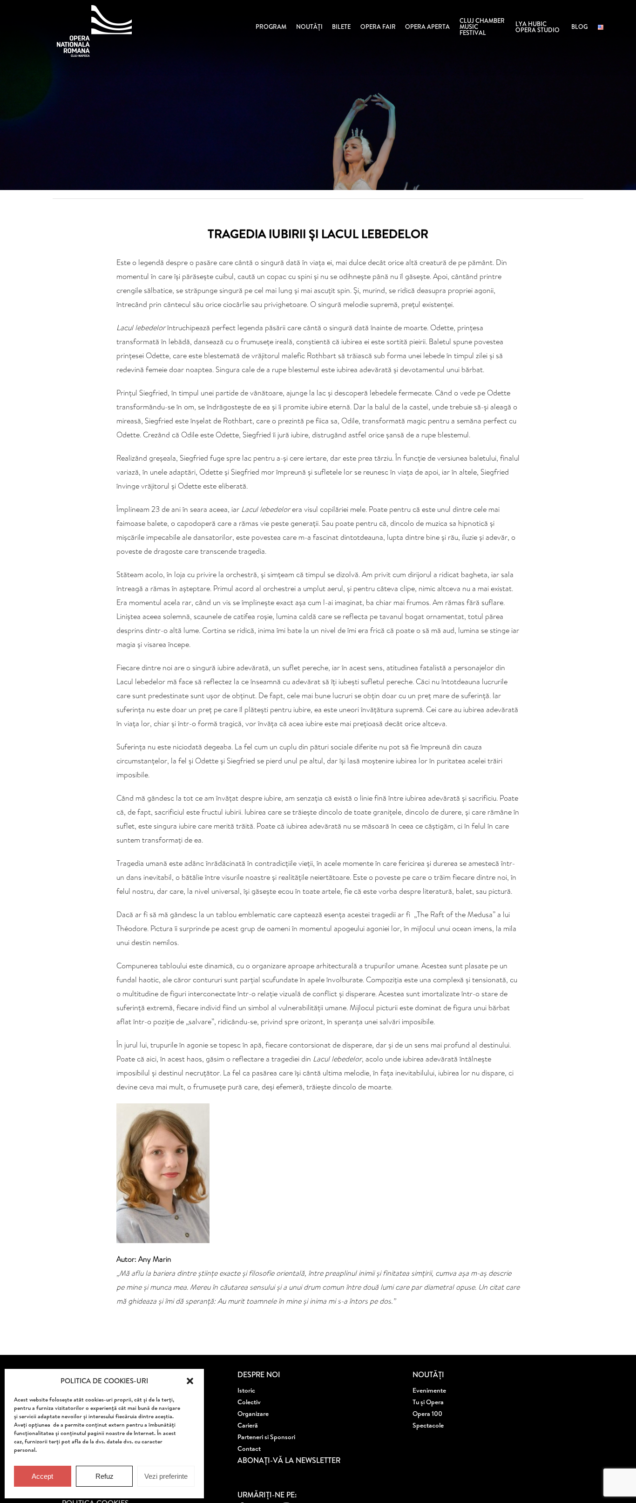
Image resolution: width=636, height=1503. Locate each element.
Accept (42, 1476)
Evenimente (429, 1390)
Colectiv (249, 1402)
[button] (190, 1381)
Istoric (246, 1390)
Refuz (104, 1476)
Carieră (247, 1425)
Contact (249, 1448)
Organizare (253, 1413)
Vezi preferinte (166, 1476)
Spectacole (428, 1425)
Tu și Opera (428, 1402)
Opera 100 (427, 1413)
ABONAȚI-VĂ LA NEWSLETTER (288, 1460)
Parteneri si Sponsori (266, 1437)
